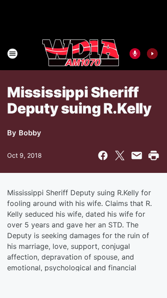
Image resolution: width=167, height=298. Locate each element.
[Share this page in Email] (136, 155)
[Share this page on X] (120, 155)
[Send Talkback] (135, 53)
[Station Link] (80, 53)
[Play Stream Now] (152, 53)
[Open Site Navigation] (12, 53)
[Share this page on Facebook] (103, 155)
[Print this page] (153, 155)
